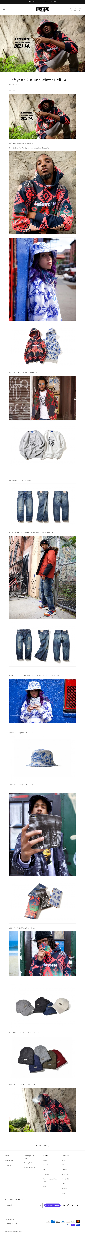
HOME (7, 1156)
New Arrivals (9, 1160)
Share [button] (14, 90)
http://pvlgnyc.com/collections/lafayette (33, 148)
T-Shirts (64, 1165)
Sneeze (45, 1186)
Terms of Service (29, 1168)
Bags (63, 1193)
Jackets (64, 1169)
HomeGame (47, 1165)
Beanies (64, 1188)
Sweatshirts (66, 1179)
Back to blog (43, 1145)
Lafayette (46, 1174)
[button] (4, 9)
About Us (8, 1165)
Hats (63, 1160)
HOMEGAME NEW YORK (15, 1231)
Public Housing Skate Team (50, 1180)
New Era (45, 1160)
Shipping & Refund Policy (30, 1157)
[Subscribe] (40, 1205)
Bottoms (65, 1174)
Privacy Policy (28, 1163)
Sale (63, 1184)
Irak (44, 1169)
